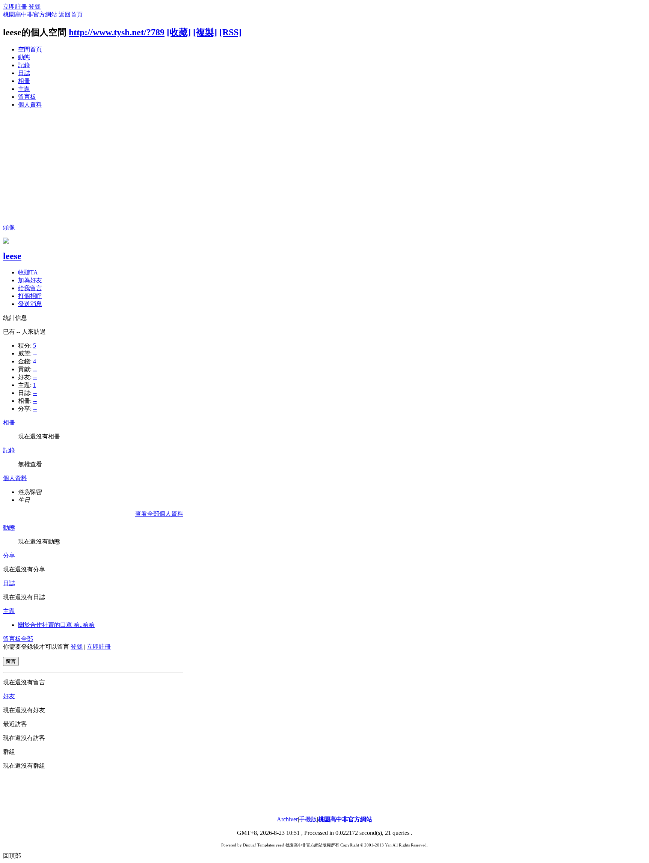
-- (35, 353)
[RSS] (230, 32)
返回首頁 (71, 14)
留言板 (27, 96)
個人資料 (30, 104)
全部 (27, 639)
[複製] (205, 32)
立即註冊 (15, 6)
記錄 (24, 65)
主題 (24, 89)
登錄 (35, 6)
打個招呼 (30, 296)
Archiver (287, 819)
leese (12, 256)
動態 (24, 57)
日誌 (24, 73)
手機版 (308, 819)
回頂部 (12, 855)
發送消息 (30, 304)
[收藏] (179, 32)
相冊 (24, 81)
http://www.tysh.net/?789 (117, 32)
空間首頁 (30, 49)
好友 (9, 696)
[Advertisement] (324, 167)
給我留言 (30, 288)
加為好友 (30, 280)
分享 (9, 555)
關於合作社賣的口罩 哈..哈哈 (56, 625)
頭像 (9, 227)
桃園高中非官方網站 (30, 14)
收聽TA (28, 272)
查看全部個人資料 (159, 514)
